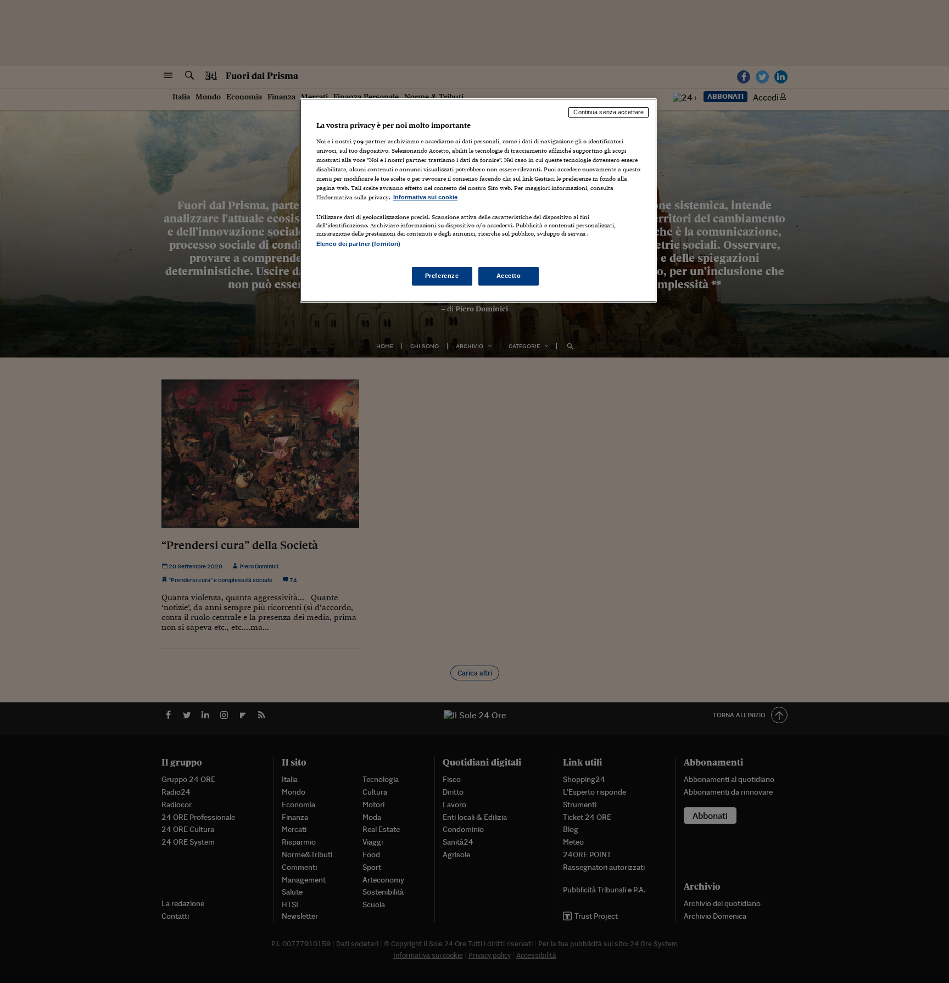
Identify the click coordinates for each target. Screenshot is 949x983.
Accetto (508, 275)
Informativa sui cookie (425, 197)
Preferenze (442, 275)
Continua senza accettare (608, 112)
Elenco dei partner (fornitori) (358, 244)
